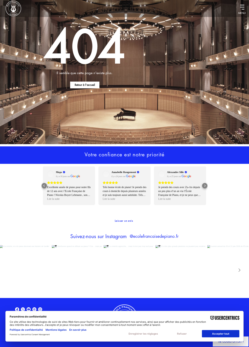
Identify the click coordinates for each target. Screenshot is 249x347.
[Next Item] (239, 270)
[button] (242, 7)
